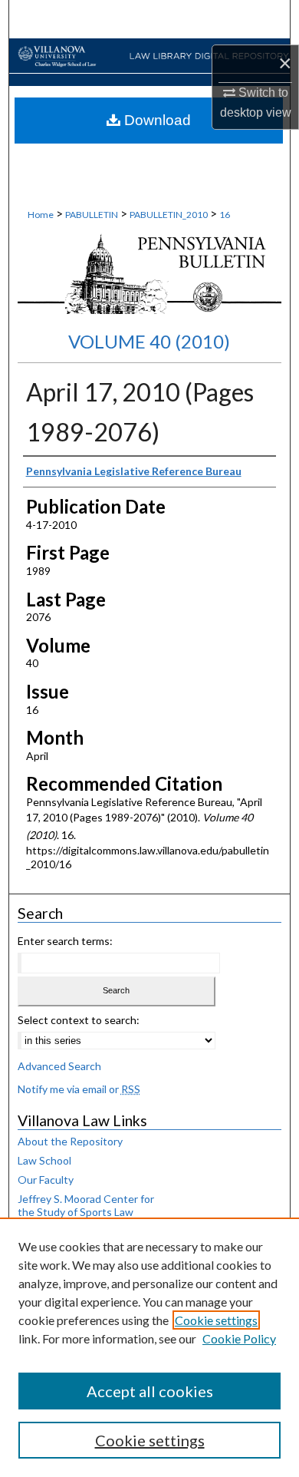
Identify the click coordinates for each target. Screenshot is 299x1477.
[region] (149, 1347)
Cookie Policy (239, 1338)
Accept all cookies (150, 1391)
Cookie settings (216, 1320)
